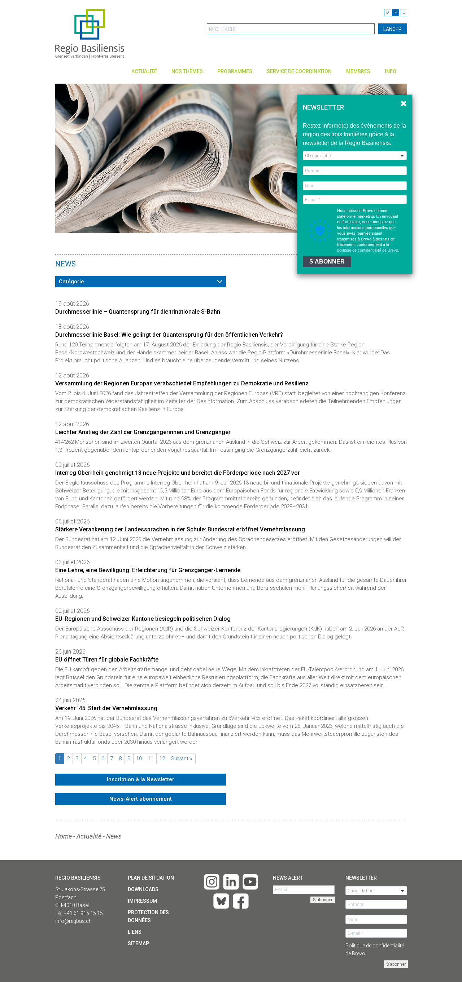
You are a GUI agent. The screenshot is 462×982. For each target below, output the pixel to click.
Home (63, 836)
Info (390, 71)
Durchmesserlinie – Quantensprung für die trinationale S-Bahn (137, 311)
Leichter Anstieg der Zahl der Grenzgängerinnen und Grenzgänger (143, 432)
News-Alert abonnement (140, 799)
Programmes (234, 71)
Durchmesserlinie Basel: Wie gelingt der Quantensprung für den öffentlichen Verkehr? (169, 334)
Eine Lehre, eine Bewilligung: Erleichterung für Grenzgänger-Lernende (147, 570)
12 (162, 758)
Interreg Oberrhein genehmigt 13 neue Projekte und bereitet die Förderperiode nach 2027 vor (177, 472)
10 (139, 758)
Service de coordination (299, 71)
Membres (358, 71)
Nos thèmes (187, 71)
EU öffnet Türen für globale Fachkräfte (106, 659)
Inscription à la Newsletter (140, 779)
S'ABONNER (327, 261)
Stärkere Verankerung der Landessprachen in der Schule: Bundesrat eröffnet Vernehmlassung (180, 529)
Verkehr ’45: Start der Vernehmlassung (106, 708)
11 (150, 758)
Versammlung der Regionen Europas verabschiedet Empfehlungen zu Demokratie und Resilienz (182, 383)
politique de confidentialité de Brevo (367, 250)
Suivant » (181, 758)
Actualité (144, 71)
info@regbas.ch (73, 921)
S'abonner (396, 964)
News (114, 836)
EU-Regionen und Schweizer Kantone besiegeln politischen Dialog (143, 618)
